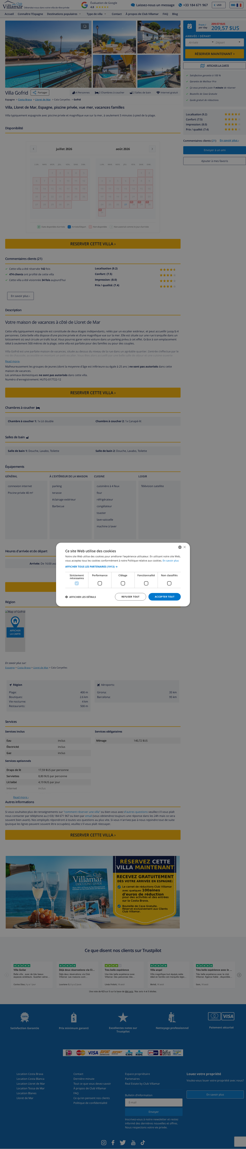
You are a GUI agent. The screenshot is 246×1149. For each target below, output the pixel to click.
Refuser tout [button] (130, 596)
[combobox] (180, 547)
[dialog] (123, 574)
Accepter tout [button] (164, 596)
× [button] (184, 547)
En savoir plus (171, 560)
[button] (123, 566)
